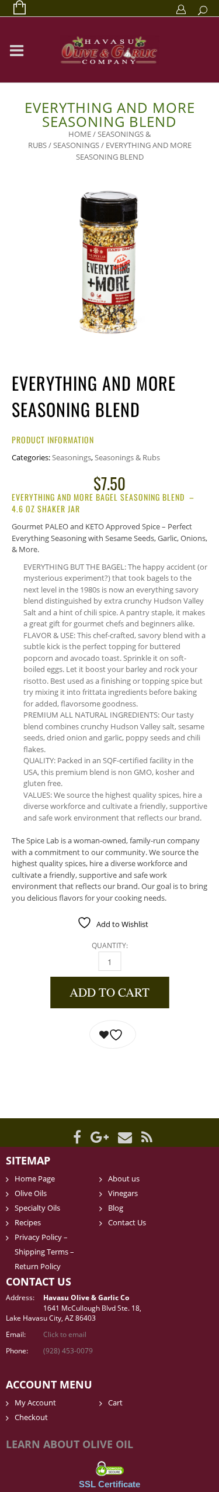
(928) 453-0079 (68, 1351)
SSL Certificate (109, 1484)
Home (79, 134)
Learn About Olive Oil (69, 1444)
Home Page (35, 1178)
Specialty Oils (37, 1207)
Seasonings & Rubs (127, 457)
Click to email (64, 1334)
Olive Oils (31, 1193)
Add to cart (109, 992)
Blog (115, 1207)
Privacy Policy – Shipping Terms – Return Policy (44, 1252)
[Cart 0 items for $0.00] (13, 8)
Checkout (31, 1417)
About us (124, 1178)
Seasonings (76, 145)
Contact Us (127, 1222)
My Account (35, 1402)
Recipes (28, 1222)
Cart (115, 1402)
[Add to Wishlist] (112, 1034)
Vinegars (123, 1193)
